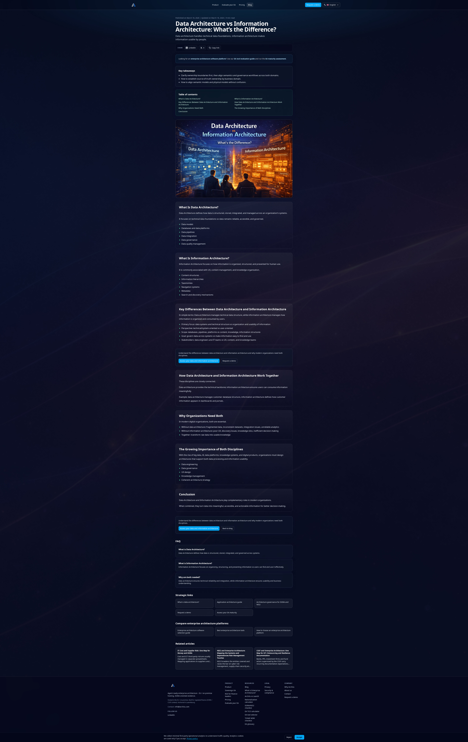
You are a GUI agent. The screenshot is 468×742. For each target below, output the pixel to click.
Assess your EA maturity (227, 612)
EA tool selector (251, 715)
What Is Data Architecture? (189, 99)
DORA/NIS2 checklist (249, 706)
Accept (299, 737)
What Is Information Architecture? (248, 99)
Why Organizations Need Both (191, 108)
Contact (287, 694)
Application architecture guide (229, 602)
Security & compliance (269, 691)
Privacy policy (192, 738)
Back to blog (228, 528)
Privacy (267, 687)
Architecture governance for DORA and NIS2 (272, 603)
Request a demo (313, 5)
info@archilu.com (182, 707)
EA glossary (249, 724)
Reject (289, 737)
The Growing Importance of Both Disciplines (252, 108)
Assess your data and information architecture (199, 361)
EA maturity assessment (275, 59)
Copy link (215, 48)
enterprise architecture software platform (208, 59)
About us (288, 690)
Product (215, 5)
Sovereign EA (230, 690)
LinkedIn (192, 48)
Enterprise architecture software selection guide (191, 631)
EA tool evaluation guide (244, 59)
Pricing (242, 5)
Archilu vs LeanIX (252, 696)
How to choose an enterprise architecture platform (273, 631)
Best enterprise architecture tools (230, 630)
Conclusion (183, 111)
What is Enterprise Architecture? (252, 691)
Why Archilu (289, 687)
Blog (250, 5)
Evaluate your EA (229, 5)
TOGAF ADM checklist (250, 719)
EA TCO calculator (252, 711)
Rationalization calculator (251, 700)
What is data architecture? (188, 602)
